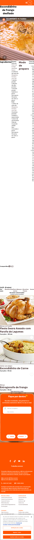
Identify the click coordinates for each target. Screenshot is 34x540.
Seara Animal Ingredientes (8, 504)
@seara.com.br (13, 479)
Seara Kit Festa (5, 501)
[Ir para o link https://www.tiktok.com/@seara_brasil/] (15, 461)
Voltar (12, 436)
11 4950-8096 (20, 483)
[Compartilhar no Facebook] (9, 266)
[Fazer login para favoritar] (31, 297)
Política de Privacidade (14, 524)
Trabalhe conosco (17, 466)
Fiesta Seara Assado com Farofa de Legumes (15, 330)
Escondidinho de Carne (14, 368)
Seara (32, 289)
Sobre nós (21, 503)
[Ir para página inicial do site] (17, 456)
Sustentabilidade (23, 504)
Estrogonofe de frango (14, 387)
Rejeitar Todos (17, 532)
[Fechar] (31, 517)
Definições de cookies (17, 527)
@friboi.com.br (13, 478)
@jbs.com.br (4, 478)
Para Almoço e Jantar (17, 290)
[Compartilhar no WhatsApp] (13, 266)
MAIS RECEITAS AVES (17, 391)
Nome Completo (12, 408)
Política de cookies (24, 512)
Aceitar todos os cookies (17, 537)
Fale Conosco (4, 512)
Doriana (10, 289)
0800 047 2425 (7, 483)
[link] (17, 315)
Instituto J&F (22, 501)
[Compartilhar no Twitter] (11, 266)
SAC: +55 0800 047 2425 (7, 514)
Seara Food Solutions (7, 499)
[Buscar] (30, 2)
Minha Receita (5, 503)
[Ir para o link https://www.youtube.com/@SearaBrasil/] (19, 461)
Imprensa (21, 499)
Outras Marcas (22, 497)
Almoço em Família (6, 326)
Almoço (2, 385)
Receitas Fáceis (26, 290)
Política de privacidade (25, 514)
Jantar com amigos (6, 366)
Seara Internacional (6, 497)
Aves (6, 289)
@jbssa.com (4, 479)
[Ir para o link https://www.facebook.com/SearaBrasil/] (10, 461)
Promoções (4, 506)
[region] (17, 527)
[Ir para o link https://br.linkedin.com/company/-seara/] (24, 461)
